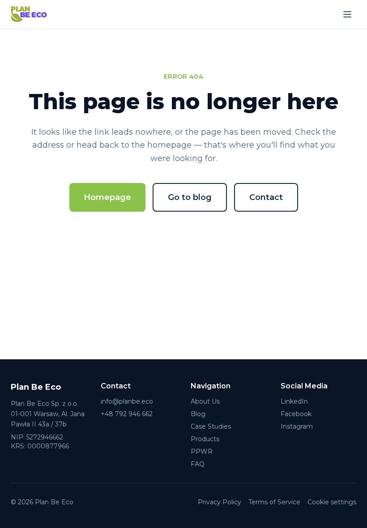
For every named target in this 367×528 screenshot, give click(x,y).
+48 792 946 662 (127, 414)
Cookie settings (331, 502)
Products (205, 439)
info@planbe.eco (127, 401)
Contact (266, 197)
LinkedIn (294, 401)
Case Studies (211, 426)
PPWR (202, 451)
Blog (198, 414)
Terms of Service (274, 502)
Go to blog (190, 197)
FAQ (198, 464)
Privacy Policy (219, 502)
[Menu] (347, 14)
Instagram (297, 426)
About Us (205, 401)
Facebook (296, 414)
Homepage (107, 197)
